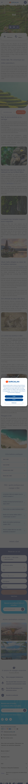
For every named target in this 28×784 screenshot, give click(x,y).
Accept (14, 396)
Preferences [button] (17, 392)
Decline (14, 399)
